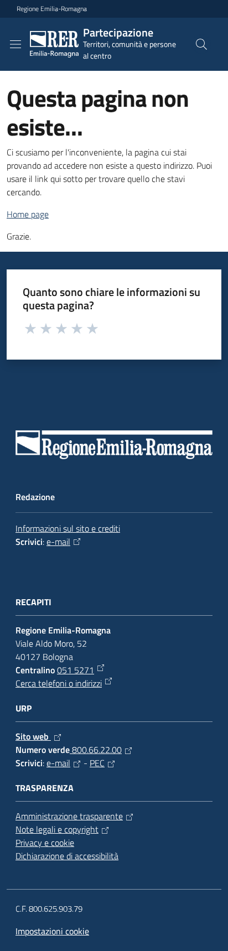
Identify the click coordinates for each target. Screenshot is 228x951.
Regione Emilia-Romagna (52, 9)
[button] (201, 44)
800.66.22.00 (96, 749)
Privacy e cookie (44, 842)
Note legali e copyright (57, 829)
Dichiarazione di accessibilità (66, 855)
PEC (97, 763)
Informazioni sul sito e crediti (67, 528)
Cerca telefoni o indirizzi (58, 683)
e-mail (58, 541)
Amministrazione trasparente (69, 816)
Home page (28, 214)
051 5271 (75, 670)
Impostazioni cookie (52, 931)
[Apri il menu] (15, 44)
